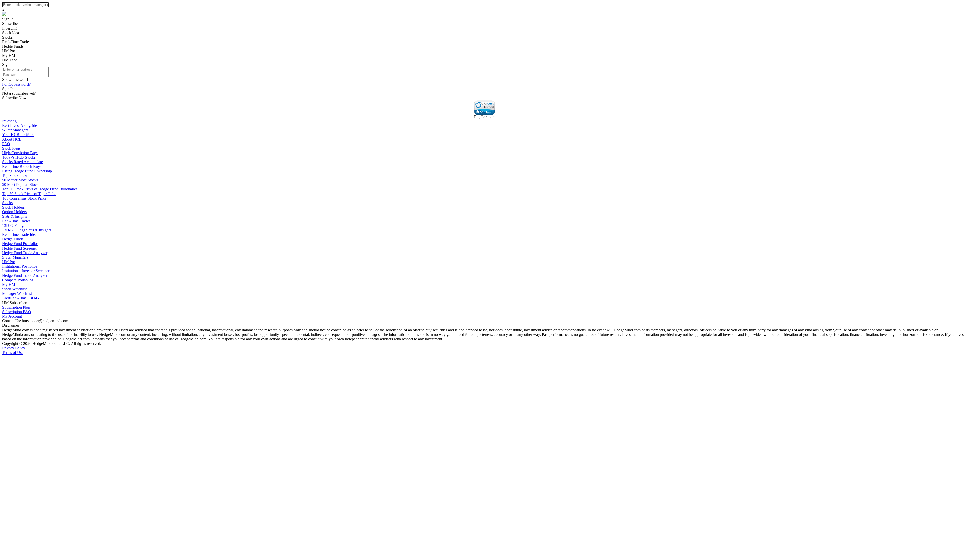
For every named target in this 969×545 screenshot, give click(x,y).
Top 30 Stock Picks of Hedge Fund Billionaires (39, 189)
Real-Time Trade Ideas (20, 234)
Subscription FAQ (16, 312)
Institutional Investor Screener (25, 271)
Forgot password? (16, 84)
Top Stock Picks (15, 175)
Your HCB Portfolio (18, 134)
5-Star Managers (15, 130)
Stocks (7, 37)
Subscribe (10, 23)
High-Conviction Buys (20, 153)
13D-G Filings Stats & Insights (26, 230)
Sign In (8, 19)
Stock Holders (13, 207)
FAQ (6, 144)
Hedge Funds (12, 46)
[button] (484, 107)
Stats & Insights (14, 216)
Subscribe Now (14, 98)
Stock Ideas (11, 33)
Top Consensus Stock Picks (24, 198)
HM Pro (8, 51)
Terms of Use (12, 352)
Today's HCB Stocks (19, 157)
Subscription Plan (16, 307)
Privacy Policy (13, 348)
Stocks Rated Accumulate (22, 162)
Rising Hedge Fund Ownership (27, 171)
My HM (8, 55)
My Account (12, 316)
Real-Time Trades (16, 42)
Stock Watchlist (14, 289)
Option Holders (14, 212)
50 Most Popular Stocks (21, 184)
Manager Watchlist (17, 293)
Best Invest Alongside (19, 125)
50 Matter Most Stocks (20, 180)
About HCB (12, 139)
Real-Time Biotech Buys (21, 166)
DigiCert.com (484, 117)
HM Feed (9, 60)
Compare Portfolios (17, 280)
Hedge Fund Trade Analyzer (24, 253)
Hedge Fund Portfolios (20, 243)
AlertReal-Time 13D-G (20, 298)
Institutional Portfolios (19, 266)
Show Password (15, 79)
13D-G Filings (13, 225)
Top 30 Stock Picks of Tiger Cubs (29, 194)
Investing (9, 28)
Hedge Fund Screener (19, 248)
